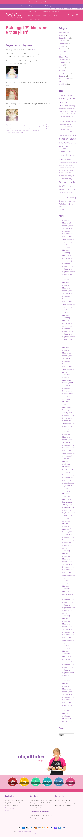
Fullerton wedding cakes (71, 162)
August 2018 (67, 456)
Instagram (63, 62)
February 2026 (67, 226)
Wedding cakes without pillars (15, 130)
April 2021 (66, 377)
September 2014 (68, 575)
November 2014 (68, 570)
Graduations (63, 60)
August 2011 (66, 675)
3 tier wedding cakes (23, 124)
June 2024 (66, 280)
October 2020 (67, 393)
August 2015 (67, 545)
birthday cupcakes (71, 119)
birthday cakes (63, 119)
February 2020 (67, 410)
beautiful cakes (10, 126)
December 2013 (68, 599)
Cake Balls (63, 43)
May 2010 (66, 713)
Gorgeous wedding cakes (37, 126)
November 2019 (68, 418)
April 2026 (66, 220)
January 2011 (67, 694)
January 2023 (67, 326)
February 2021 (67, 383)
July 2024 (65, 277)
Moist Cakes (63, 173)
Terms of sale (53, 833)
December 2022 (68, 328)
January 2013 (67, 629)
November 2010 (68, 700)
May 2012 (65, 651)
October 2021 (67, 366)
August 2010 (67, 705)
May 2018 (65, 461)
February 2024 (67, 291)
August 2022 (67, 339)
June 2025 (66, 247)
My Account (61, 8)
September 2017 (68, 483)
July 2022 (65, 342)
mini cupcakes (69, 170)
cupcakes (68, 127)
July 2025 (65, 245)
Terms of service (42, 833)
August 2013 (67, 610)
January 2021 (67, 385)
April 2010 (66, 716)
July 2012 (65, 646)
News (61, 68)
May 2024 (66, 282)
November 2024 (68, 266)
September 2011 (68, 673)
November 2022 (68, 331)
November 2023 (68, 299)
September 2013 (68, 608)
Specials (62, 76)
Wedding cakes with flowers (27, 128)
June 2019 (66, 431)
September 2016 (68, 513)
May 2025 (66, 250)
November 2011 (68, 667)
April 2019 (66, 434)
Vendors (62, 81)
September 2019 (68, 423)
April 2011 (66, 686)
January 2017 (67, 505)
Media (61, 65)
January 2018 (67, 472)
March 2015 (66, 559)
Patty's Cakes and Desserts (23, 831)
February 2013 (67, 626)
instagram (62, 170)
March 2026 (66, 223)
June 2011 (66, 681)
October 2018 (67, 450)
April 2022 (66, 350)
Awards (62, 35)
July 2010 (65, 708)
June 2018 (66, 459)
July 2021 (65, 372)
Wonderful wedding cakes (32, 130)
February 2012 (67, 659)
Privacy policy (32, 833)
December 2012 (68, 632)
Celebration (63, 49)
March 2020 (66, 407)
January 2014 (67, 597)
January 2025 (67, 261)
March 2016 (66, 529)
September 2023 (68, 304)
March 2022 (66, 353)
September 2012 (68, 640)
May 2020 (66, 402)
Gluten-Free (63, 57)
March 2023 (66, 320)
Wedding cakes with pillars (43, 128)
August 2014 (67, 578)
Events (61, 54)
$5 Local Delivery (52, 8)
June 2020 (66, 399)
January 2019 (67, 442)
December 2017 (68, 475)
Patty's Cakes (71, 189)
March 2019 (66, 437)
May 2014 (65, 586)
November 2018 (68, 448)
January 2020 (67, 412)
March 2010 (66, 719)
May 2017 (65, 494)
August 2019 (67, 426)
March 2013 (66, 624)
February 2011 (67, 692)
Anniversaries (64, 32)
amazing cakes (33, 124)
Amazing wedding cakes (46, 124)
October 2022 (67, 334)
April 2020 (66, 404)
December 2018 (68, 445)
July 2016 (65, 518)
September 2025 (68, 239)
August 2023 (67, 307)
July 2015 (65, 548)
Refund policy (67, 831)
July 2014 (65, 580)
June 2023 (66, 312)
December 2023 (68, 296)
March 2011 (66, 689)
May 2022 (66, 347)
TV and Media (64, 79)
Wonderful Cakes (68, 206)
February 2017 (67, 502)
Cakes (13, 132)
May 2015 (65, 553)
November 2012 (68, 635)
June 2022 (66, 345)
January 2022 (67, 358)
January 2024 (67, 293)
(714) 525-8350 (78, 8)
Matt (33, 50)
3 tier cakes (12, 124)
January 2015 (67, 564)
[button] (36, 12)
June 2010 (66, 711)
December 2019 (68, 415)
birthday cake (69, 116)
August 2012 (67, 643)
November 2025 (68, 234)
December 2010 (68, 697)
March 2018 (66, 467)
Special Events (64, 73)
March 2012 (66, 656)
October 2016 (67, 510)
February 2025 (67, 258)
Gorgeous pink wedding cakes (19, 45)
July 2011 (65, 678)
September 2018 (68, 453)
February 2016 (67, 532)
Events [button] (37, 15)
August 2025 (67, 242)
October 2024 (67, 269)
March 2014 (66, 591)
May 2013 (65, 618)
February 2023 (67, 323)
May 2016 (65, 524)
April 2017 (66, 496)
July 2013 (65, 613)
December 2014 (68, 567)
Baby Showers (64, 38)
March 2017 (66, 499)
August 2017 (67, 486)
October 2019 (67, 421)
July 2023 (65, 310)
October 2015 (67, 543)
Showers (62, 70)
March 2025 (66, 255)
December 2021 (68, 361)
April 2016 (66, 526)
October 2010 (67, 702)
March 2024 (66, 288)
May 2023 (66, 315)
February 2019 (67, 440)
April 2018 (66, 464)
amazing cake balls (66, 95)
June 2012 (66, 648)
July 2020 (66, 396)
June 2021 (66, 375)
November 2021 (68, 364)
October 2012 (67, 637)
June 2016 (66, 521)
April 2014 (66, 589)
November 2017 (68, 478)
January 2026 (67, 228)
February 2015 (67, 561)
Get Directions (69, 8)
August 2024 (67, 274)
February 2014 (67, 594)
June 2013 (66, 616)
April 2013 (66, 621)
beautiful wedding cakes (23, 126)
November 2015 (68, 540)
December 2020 (68, 388)
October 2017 (67, 480)
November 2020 (68, 391)
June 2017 (66, 491)
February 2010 (67, 721)
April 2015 (66, 556)
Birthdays (62, 41)
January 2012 (67, 662)
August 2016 (67, 515)
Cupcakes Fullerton (65, 129)
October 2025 (67, 236)
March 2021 (66, 380)
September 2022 (68, 337)
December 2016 (68, 507)
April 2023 (66, 318)
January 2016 (67, 534)
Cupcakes (62, 51)
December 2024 (68, 263)
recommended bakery (66, 192)
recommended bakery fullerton (66, 194)
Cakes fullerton (69, 121)
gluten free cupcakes (64, 165)
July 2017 (65, 488)
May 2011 (65, 683)
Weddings (19, 132)
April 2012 (66, 654)
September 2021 (68, 369)
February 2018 (67, 469)
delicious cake (63, 132)
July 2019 (65, 429)
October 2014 (67, 572)
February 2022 (67, 356)
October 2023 (67, 301)
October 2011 (67, 670)
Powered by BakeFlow (39, 831)
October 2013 (67, 605)
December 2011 (68, 664)
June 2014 (66, 583)
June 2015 (66, 551)
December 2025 (68, 231)
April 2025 (66, 253)
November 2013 (68, 602)
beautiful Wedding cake (69, 111)
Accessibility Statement (55, 831)
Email (7, 810)
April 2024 (66, 285)
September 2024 (68, 272)
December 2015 (68, 537)
